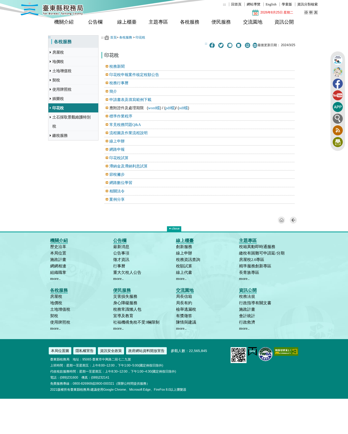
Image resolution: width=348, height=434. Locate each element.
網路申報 (117, 149)
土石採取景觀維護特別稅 (71, 121)
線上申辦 (117, 141)
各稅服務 (189, 22)
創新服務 (184, 246)
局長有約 (184, 303)
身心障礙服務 (125, 303)
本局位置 (58, 253)
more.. (55, 278)
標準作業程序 (120, 116)
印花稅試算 (118, 158)
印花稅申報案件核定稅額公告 (134, 75)
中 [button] (311, 12)
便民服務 (221, 22)
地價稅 (58, 61)
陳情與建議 (186, 322)
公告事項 (121, 253)
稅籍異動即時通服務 (257, 246)
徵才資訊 (121, 259)
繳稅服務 (60, 135)
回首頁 (236, 4)
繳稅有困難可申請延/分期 (262, 253)
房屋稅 (58, 52)
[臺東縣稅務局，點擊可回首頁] (52, 15)
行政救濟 (247, 322)
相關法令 (117, 191)
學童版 (287, 4)
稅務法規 (247, 296)
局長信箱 (184, 296)
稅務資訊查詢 (188, 259)
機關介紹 (64, 22)
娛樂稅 (58, 99)
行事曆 (119, 266)
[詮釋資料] (238, 45)
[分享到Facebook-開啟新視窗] (212, 45)
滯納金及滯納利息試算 (128, 166)
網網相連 (58, 266)
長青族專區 (249, 272)
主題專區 (158, 22)
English (271, 4)
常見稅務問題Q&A (125, 125)
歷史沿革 (58, 246)
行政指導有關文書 (255, 303)
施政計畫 (58, 259)
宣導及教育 (123, 316)
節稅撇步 (117, 174)
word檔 (154, 108)
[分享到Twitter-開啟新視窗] (221, 45)
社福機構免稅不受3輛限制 (136, 322)
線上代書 (184, 272)
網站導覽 (253, 4)
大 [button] (315, 12)
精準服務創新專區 (255, 266)
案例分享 (117, 199)
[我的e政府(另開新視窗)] (252, 355)
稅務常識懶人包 (127, 309)
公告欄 (95, 22)
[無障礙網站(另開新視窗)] (286, 354)
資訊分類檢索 (307, 4)
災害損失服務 (125, 296)
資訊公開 (284, 22)
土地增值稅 (61, 71)
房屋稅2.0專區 (251, 259)
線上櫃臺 (127, 22)
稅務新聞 (117, 66)
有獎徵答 (184, 316)
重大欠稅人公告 (127, 272)
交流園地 (252, 22)
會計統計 (247, 316)
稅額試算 (184, 266)
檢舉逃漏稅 (186, 309)
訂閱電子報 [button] (338, 142)
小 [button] (306, 12)
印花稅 (58, 108)
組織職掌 (58, 272)
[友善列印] (247, 45)
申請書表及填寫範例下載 (130, 100)
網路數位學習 (120, 183)
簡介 (113, 91)
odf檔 (183, 108)
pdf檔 (169, 108)
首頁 (113, 37)
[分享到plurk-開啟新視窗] (229, 45)
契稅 (56, 80)
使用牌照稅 (61, 89)
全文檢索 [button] (338, 119)
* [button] (180, 228)
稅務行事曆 (118, 83)
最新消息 (121, 246)
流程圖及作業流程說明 (128, 133)
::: (224, 4)
